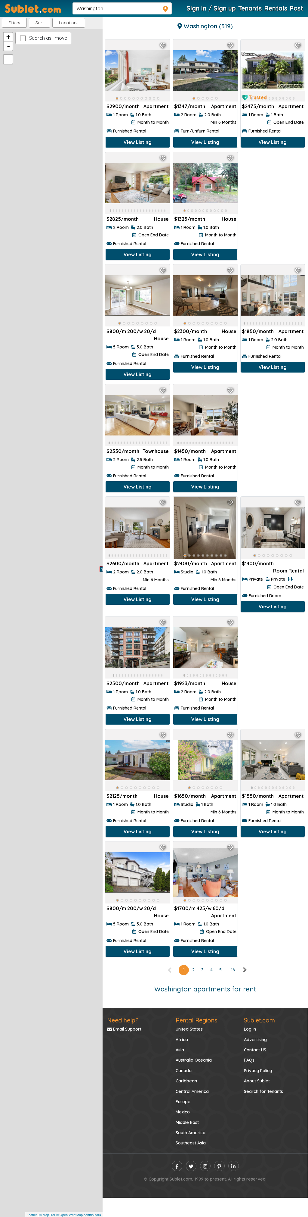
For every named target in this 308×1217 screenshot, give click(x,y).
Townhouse (156, 451)
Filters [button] (14, 22)
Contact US (255, 1050)
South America (190, 1132)
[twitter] (191, 1166)
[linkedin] (233, 1166)
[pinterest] (219, 1166)
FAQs (249, 1060)
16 (233, 969)
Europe (183, 1101)
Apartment (156, 106)
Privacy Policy (258, 1070)
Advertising (255, 1039)
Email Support (126, 1029)
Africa (182, 1039)
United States (189, 1029)
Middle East (187, 1122)
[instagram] (205, 1166)
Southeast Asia (191, 1143)
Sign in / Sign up (211, 8)
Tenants (250, 8)
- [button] (8, 46)
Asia (180, 1050)
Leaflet (32, 1214)
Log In (250, 1029)
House (161, 219)
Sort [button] (39, 22)
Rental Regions (196, 1020)
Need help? (122, 1020)
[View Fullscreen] (8, 59)
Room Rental (288, 571)
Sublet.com (259, 1020)
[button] (68, 23)
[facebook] (177, 1166)
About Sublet (257, 1081)
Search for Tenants (263, 1091)
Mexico (183, 1112)
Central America (192, 1091)
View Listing (138, 142)
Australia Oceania (194, 1060)
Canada (184, 1070)
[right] (244, 970)
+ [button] (8, 37)
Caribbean (186, 1081)
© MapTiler (47, 1214)
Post (296, 8)
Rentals (275, 8)
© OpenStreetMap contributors (78, 1214)
